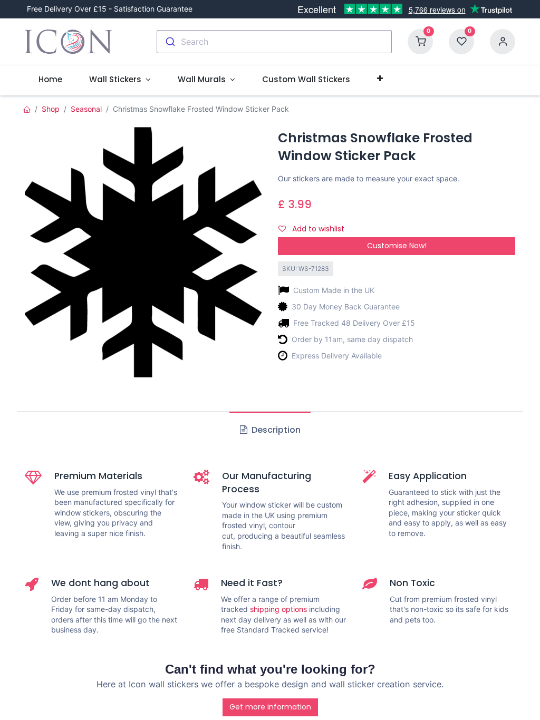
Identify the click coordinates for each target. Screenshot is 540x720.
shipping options (278, 609)
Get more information (270, 707)
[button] (379, 79)
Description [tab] (275, 430)
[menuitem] (50, 79)
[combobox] (274, 41)
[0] (420, 40)
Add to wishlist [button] (317, 228)
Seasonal (86, 108)
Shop (51, 108)
